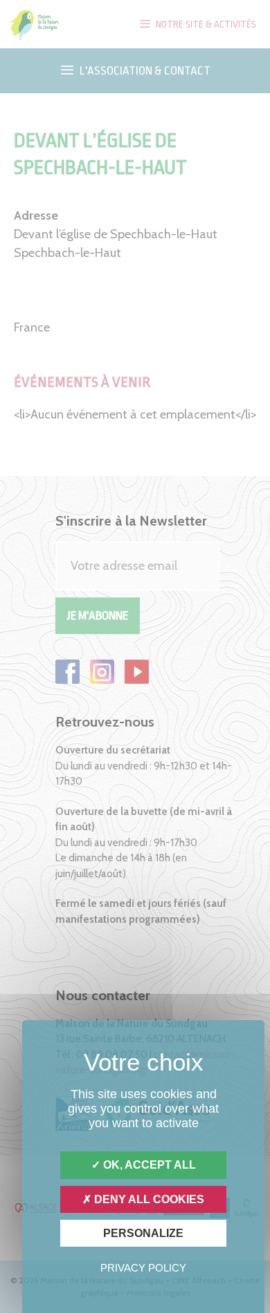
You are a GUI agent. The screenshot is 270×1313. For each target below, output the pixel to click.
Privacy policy (143, 1268)
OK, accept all (148, 1165)
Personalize (143, 1233)
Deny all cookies (147, 1199)
